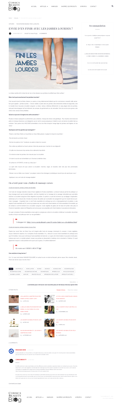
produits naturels (67, 274)
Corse (39, 268)
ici (40, 248)
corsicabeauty (17, 33)
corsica (47, 268)
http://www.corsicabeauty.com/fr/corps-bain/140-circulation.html (52, 222)
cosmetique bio (69, 268)
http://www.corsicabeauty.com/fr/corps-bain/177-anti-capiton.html (32, 371)
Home (10, 18)
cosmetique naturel (31, 271)
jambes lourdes (15, 274)
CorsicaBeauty (21, 359)
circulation (30, 268)
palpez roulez (36, 274)
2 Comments (43, 33)
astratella (19, 268)
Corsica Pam (57, 268)
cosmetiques (45, 271)
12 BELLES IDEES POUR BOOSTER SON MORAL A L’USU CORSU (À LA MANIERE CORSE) (30, 309)
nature (26, 274)
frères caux (56, 271)
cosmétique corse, (16, 271)
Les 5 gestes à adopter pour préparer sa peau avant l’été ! (97, 36)
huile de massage (69, 271)
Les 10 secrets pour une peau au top (97, 63)
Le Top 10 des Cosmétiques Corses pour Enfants (97, 46)
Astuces (16, 18)
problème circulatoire (51, 274)
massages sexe (21, 350)
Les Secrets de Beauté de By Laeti (31, 319)
